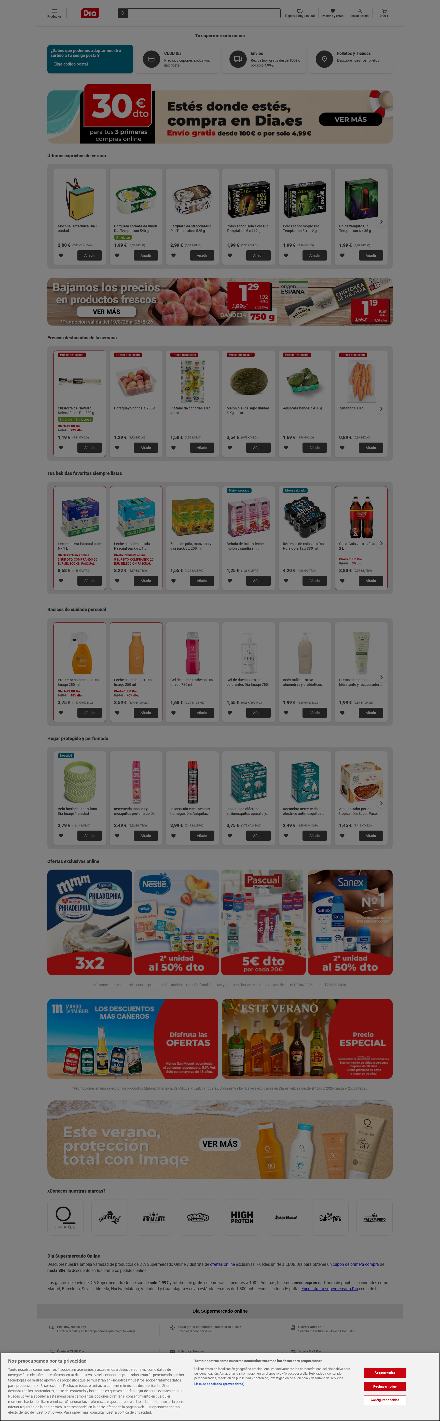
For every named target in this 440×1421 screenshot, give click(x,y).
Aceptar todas (385, 1372)
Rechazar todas (385, 1386)
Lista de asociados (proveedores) (219, 1383)
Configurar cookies (385, 1400)
